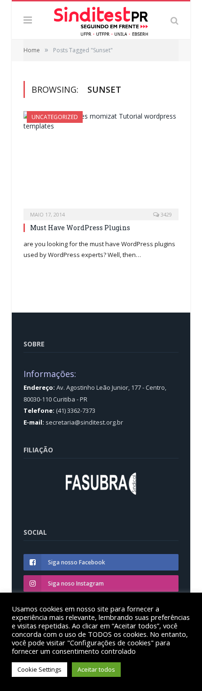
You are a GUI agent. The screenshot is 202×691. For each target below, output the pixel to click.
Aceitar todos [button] (96, 669)
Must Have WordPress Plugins (80, 227)
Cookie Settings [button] (39, 669)
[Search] (175, 20)
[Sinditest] (101, 19)
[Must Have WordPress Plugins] (101, 162)
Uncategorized (54, 117)
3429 (165, 214)
